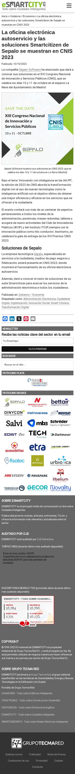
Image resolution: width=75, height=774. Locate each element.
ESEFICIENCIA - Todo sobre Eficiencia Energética (28, 707)
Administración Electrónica (39, 299)
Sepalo (38, 254)
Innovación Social (39, 303)
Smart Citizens (60, 303)
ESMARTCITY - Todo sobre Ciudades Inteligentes (28, 714)
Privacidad (41, 760)
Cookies (58, 760)
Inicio (5, 16)
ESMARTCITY (24, 6)
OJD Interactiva (45, 539)
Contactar (37, 767)
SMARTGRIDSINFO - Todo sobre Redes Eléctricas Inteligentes (35, 721)
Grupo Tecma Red (41, 674)
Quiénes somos (13, 754)
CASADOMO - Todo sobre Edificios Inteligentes (27, 693)
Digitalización (19, 303)
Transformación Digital (15, 307)
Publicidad (35, 754)
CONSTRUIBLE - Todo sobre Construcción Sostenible (31, 700)
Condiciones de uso (18, 760)
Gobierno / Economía (22, 16)
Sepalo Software (30, 69)
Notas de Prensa (56, 754)
